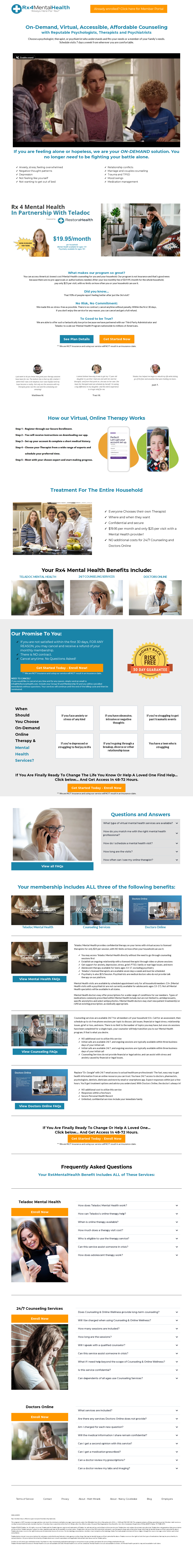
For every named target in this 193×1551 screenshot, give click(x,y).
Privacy (65, 1499)
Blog (149, 1499)
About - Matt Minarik (89, 1499)
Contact (47, 1499)
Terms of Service (25, 1499)
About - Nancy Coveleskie (123, 1499)
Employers (167, 1499)
